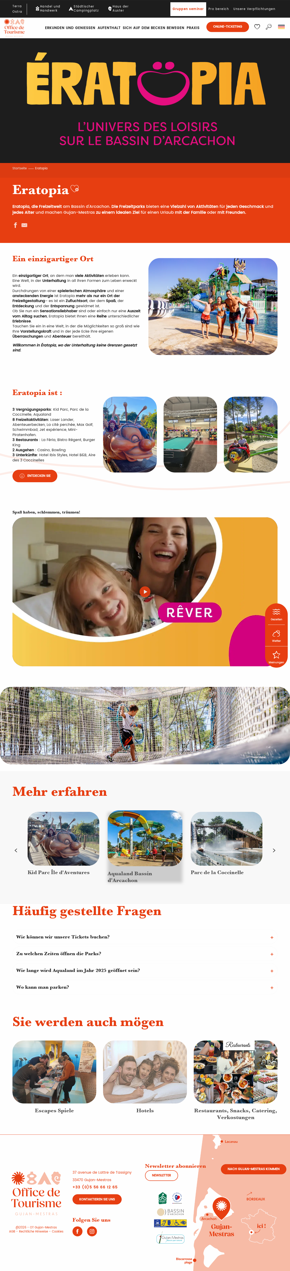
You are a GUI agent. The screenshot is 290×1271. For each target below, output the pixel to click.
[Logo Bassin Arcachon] (170, 1212)
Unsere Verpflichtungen (254, 9)
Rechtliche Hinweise (33, 1231)
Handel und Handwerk (50, 9)
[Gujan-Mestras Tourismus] (14, 28)
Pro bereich (218, 9)
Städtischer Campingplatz (86, 9)
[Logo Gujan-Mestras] (170, 1237)
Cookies (57, 1231)
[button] (268, 27)
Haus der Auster (121, 9)
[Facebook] (77, 1233)
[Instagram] (92, 1233)
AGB (12, 1231)
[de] (282, 26)
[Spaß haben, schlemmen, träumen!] (145, 591)
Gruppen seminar (188, 9)
